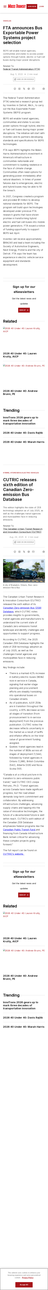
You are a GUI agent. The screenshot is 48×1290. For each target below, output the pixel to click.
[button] (5, 6)
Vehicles (7, 21)
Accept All (24, 1285)
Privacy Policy (27, 1278)
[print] (43, 88)
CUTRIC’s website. (13, 854)
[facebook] (15, 88)
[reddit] (28, 88)
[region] (24, 1279)
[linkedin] (19, 88)
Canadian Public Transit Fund (19, 829)
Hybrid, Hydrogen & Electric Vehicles (21, 473)
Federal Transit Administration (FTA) (21, 69)
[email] (33, 88)
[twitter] (24, 88)
